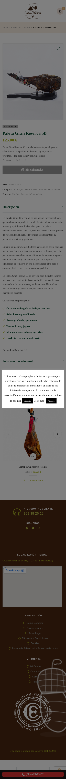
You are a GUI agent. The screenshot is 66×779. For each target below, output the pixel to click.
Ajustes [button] (51, 401)
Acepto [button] (27, 401)
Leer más (39, 400)
